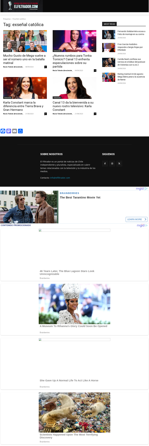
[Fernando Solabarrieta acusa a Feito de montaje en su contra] (108, 34)
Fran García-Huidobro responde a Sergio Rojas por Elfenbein (130, 47)
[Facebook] (105, 163)
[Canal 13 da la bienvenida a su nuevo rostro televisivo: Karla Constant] (74, 88)
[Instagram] (112, 163)
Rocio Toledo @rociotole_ (13, 67)
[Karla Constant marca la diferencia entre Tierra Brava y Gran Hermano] (25, 88)
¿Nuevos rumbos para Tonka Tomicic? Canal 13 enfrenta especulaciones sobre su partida (72, 61)
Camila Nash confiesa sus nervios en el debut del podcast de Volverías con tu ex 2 (131, 62)
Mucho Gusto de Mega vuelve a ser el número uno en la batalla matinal (24, 59)
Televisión (7, 51)
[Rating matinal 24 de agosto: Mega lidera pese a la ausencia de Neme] (108, 77)
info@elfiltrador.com (60, 177)
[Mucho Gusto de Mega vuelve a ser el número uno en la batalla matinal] (25, 41)
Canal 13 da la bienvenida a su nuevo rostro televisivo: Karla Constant (73, 106)
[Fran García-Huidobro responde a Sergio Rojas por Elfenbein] (108, 47)
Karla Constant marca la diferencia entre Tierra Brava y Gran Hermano (23, 106)
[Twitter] (119, 163)
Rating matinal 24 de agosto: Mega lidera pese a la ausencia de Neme (131, 77)
